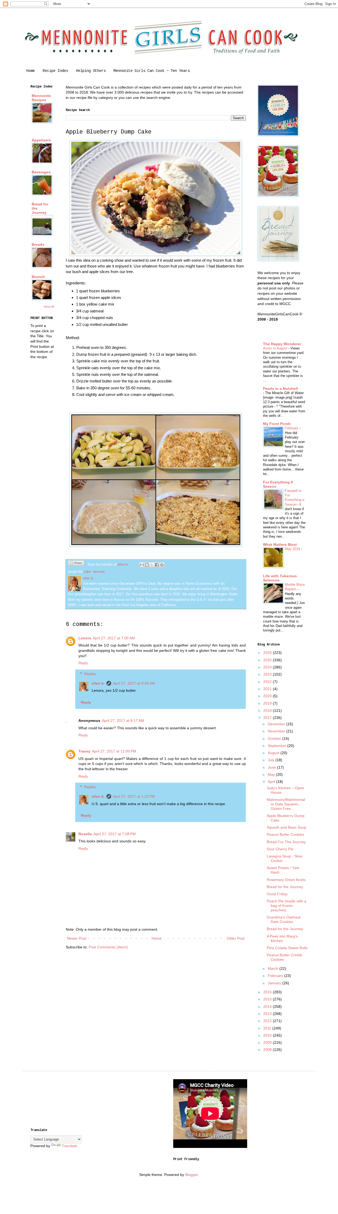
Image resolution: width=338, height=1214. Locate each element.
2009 (268, 1042)
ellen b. (98, 683)
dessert (99, 572)
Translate (69, 1146)
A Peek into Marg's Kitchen (282, 938)
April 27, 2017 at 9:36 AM (134, 683)
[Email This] (141, 564)
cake (87, 572)
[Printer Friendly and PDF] (76, 563)
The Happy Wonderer (282, 344)
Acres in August (275, 348)
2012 (268, 1021)
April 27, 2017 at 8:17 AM (123, 720)
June (272, 767)
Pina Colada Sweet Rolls (287, 948)
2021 (268, 689)
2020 (268, 696)
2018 (268, 710)
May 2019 (293, 549)
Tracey (84, 751)
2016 (268, 992)
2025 (268, 660)
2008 (268, 1049)
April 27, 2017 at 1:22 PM (134, 796)
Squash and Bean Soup (286, 827)
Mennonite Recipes (41, 98)
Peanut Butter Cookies (285, 834)
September (277, 746)
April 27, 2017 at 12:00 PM (114, 751)
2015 (268, 999)
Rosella (85, 834)
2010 (268, 1035)
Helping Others (91, 71)
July (271, 760)
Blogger (191, 1175)
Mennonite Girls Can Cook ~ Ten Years (152, 71)
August (274, 753)
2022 (268, 682)
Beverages (41, 172)
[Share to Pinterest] (162, 564)
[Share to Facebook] (156, 564)
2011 (267, 1028)
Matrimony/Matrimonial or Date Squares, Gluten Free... (286, 804)
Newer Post (76, 938)
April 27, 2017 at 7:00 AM (114, 638)
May (272, 774)
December (277, 724)
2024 (268, 667)
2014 (268, 1006)
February (292, 428)
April (272, 781)
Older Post (236, 938)
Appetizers (41, 140)
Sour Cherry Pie (280, 849)
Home (30, 71)
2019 (268, 703)
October (275, 738)
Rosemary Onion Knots (286, 880)
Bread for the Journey (285, 887)
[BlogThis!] (146, 564)
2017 (268, 718)
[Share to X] (151, 564)
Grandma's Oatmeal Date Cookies (284, 919)
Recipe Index (55, 71)
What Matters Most (280, 544)
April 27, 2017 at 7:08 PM (114, 834)
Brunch (38, 277)
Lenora (84, 638)
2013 (268, 1014)
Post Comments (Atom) (108, 947)
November (277, 731)
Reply (83, 663)
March (273, 968)
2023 (268, 674)
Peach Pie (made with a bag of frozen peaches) (286, 905)
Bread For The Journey (286, 842)
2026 (268, 652)
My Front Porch (277, 424)
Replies (90, 674)
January (275, 983)
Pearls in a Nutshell (280, 388)
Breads (38, 244)
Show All (49, 306)
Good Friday (277, 894)
